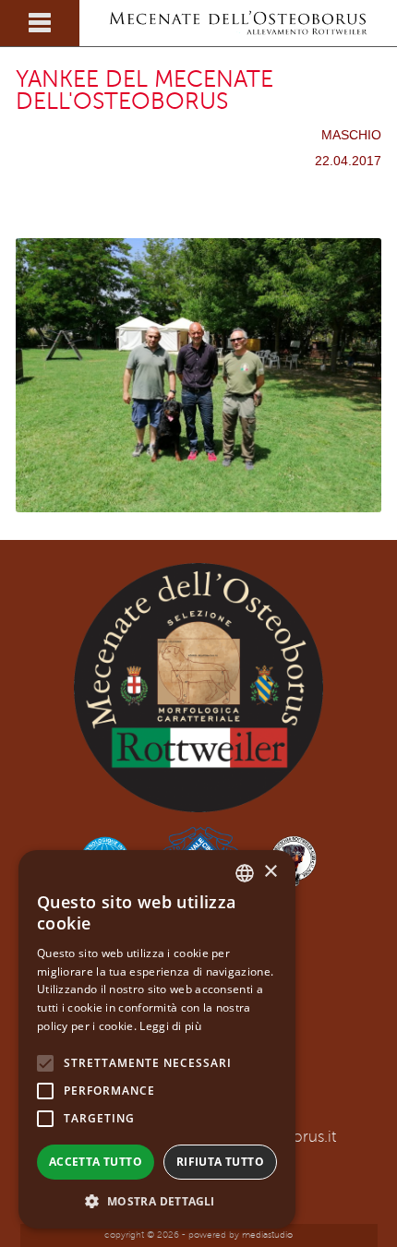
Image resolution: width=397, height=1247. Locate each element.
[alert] (156, 1039)
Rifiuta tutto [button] (220, 1161)
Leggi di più (170, 1026)
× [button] (270, 872)
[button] (157, 1201)
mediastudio (267, 1234)
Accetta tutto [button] (95, 1161)
